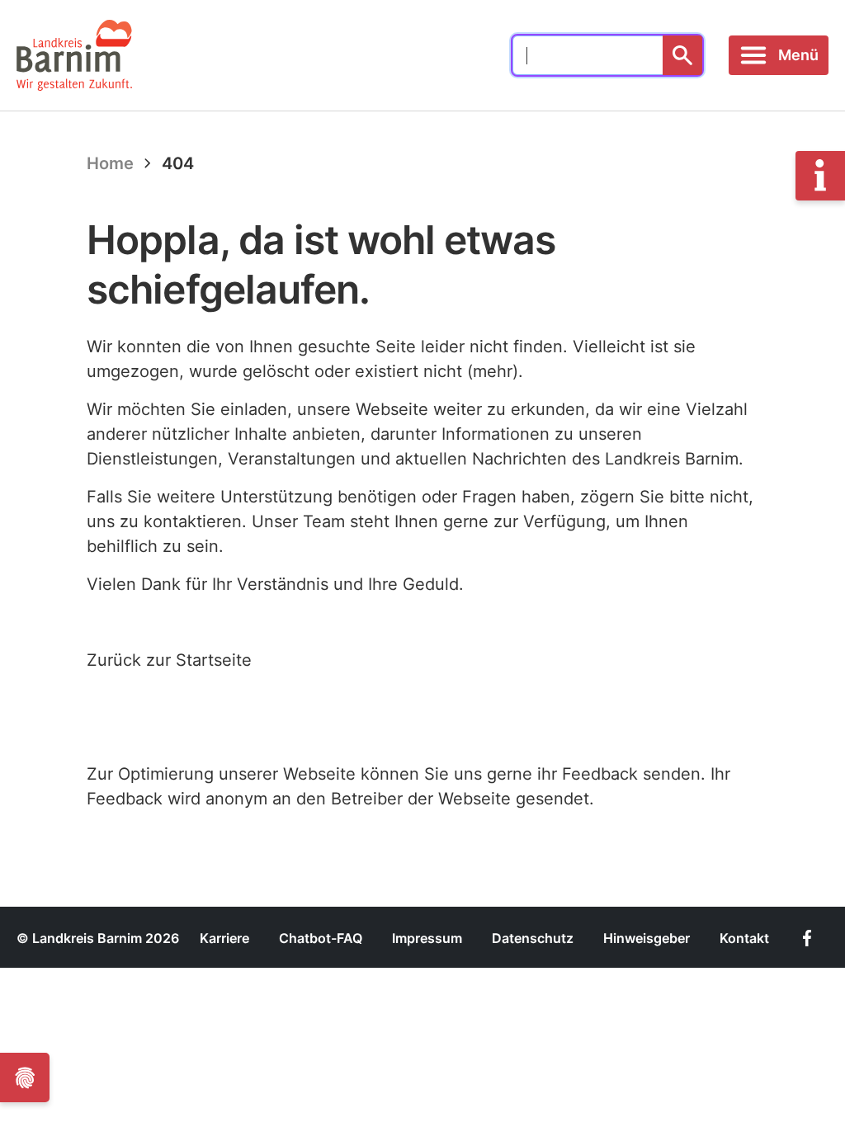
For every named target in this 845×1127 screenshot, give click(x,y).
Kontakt (744, 938)
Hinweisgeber (646, 938)
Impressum (427, 938)
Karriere (224, 938)
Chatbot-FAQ (320, 938)
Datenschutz (533, 938)
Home (110, 163)
